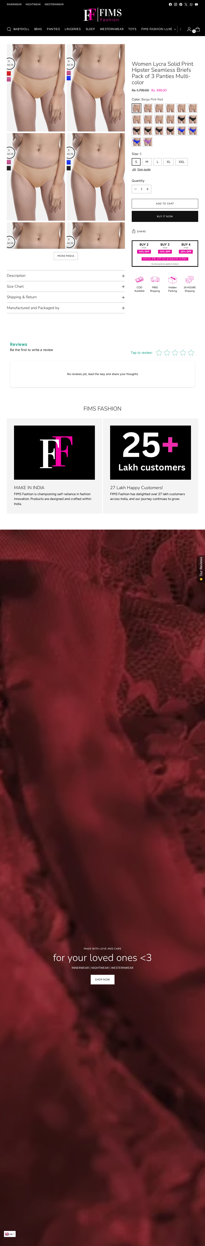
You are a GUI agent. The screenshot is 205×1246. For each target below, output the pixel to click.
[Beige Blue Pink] (159, 108)
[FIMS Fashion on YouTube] (196, 4)
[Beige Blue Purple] (148, 119)
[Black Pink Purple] (148, 131)
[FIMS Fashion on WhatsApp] (191, 4)
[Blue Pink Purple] (181, 131)
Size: (137, 154)
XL (168, 162)
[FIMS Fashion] (102, 14)
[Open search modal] (9, 29)
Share (141, 231)
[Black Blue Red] (136, 131)
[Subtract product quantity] (135, 189)
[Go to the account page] (188, 29)
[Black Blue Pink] (181, 119)
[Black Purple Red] (170, 131)
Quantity (138, 181)
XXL (181, 162)
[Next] (180, 29)
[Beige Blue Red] (159, 119)
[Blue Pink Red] (192, 131)
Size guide (144, 169)
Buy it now (165, 216)
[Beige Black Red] (136, 119)
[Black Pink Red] (159, 131)
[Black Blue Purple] (192, 119)
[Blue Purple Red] (136, 142)
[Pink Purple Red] (148, 142)
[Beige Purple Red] (170, 119)
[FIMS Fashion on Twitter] (186, 4)
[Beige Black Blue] (181, 108)
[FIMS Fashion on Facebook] (170, 4)
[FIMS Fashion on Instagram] (175, 4)
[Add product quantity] (147, 189)
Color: (147, 99)
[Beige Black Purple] (192, 108)
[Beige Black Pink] (170, 108)
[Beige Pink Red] (136, 108)
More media (65, 255)
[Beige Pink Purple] (148, 108)
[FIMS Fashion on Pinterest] (181, 4)
